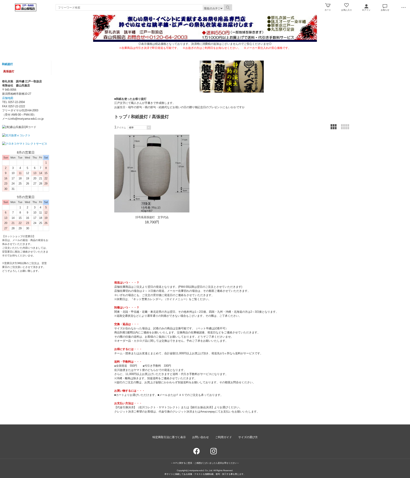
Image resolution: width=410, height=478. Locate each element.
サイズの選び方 (248, 437)
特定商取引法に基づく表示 (169, 437)
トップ (120, 116)
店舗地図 (7, 98)
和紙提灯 (7, 64)
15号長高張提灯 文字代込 (152, 217)
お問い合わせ (200, 437)
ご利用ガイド (223, 437)
